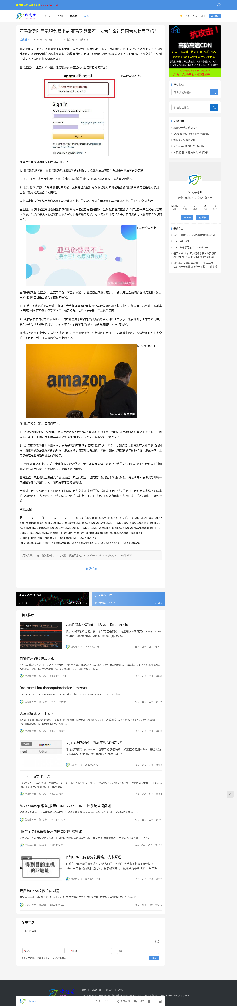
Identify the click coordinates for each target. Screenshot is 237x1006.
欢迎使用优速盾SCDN (185, 127)
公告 (47, 15)
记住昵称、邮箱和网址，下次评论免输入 (45, 958)
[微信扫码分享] (135, 1001)
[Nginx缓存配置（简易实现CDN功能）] (41, 753)
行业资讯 (69, 39)
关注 (189, 217)
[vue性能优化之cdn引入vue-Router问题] (41, 635)
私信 (204, 217)
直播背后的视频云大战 (37, 658)
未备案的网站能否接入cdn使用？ (191, 152)
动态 (86, 15)
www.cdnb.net (49, 5)
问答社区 (60, 15)
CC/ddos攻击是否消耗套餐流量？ (191, 133)
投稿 (215, 16)
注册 (203, 15)
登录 (194, 15)
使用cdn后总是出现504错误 (188, 146)
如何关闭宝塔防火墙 (184, 139)
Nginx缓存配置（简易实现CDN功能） (95, 743)
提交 (154, 958)
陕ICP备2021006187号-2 (159, 995)
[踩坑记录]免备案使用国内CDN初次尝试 (51, 831)
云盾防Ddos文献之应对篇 (40, 891)
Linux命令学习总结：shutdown (190, 247)
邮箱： (75, 950)
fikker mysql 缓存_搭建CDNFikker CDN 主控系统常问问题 (65, 806)
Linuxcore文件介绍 (35, 777)
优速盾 (73, 15)
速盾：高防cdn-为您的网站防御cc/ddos (195, 235)
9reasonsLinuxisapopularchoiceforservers (55, 688)
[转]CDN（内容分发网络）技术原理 (93, 857)
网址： (122, 950)
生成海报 (125, 1001)
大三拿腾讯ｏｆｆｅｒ (37, 713)
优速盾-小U (26, 39)
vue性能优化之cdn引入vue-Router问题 (97, 625)
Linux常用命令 (181, 241)
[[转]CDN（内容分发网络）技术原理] (41, 868)
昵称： (28, 950)
